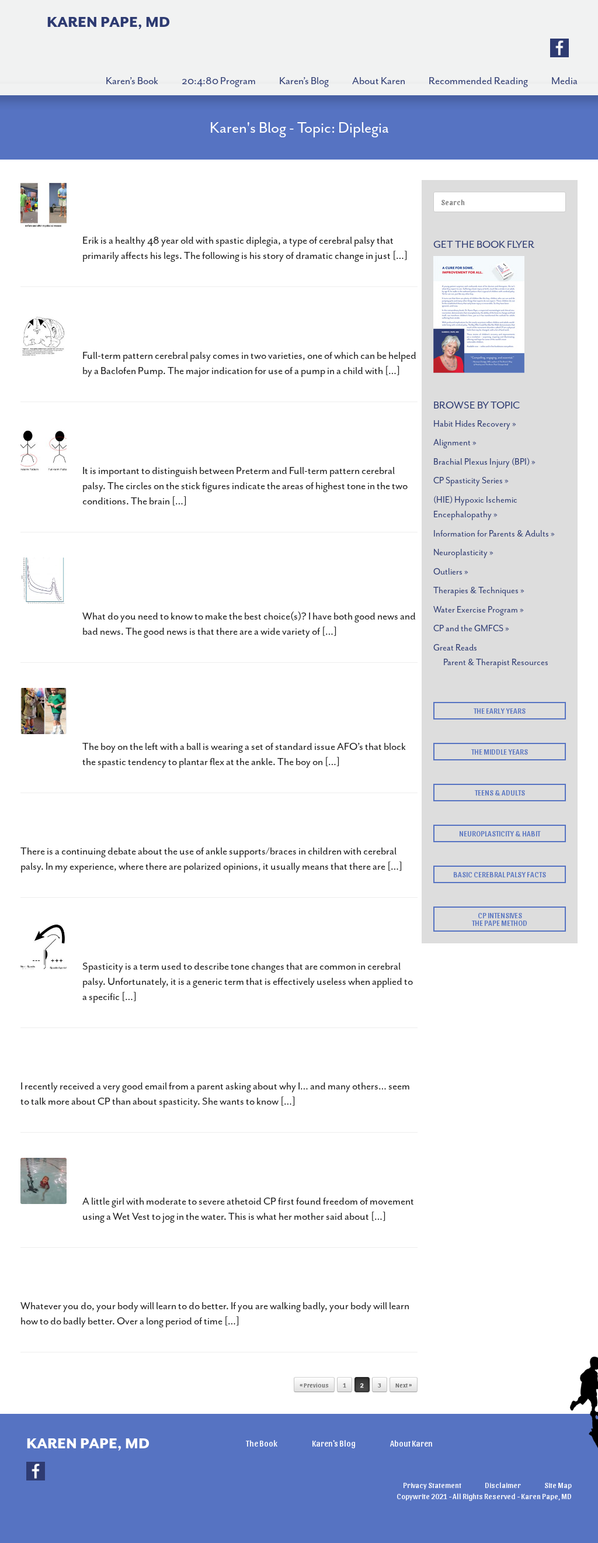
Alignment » (455, 442)
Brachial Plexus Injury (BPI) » (484, 462)
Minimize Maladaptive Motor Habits (132, 1278)
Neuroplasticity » (463, 552)
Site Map (558, 1484)
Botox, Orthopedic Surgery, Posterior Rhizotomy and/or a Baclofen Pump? (232, 581)
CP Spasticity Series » (471, 480)
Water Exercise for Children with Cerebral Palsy (226, 1174)
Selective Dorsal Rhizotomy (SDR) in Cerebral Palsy (240, 443)
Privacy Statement (432, 1484)
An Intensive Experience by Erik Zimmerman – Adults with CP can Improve (245, 205)
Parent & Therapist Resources (495, 662)
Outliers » (450, 571)
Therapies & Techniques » (478, 590)
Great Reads (455, 647)
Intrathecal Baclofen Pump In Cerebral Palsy (216, 328)
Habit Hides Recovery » (474, 424)
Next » (403, 1385)
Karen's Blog (334, 1443)
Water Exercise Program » (478, 609)
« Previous (314, 1385)
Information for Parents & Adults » (494, 533)
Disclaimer (503, 1484)
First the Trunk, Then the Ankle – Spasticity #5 (160, 823)
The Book (261, 1443)
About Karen (411, 1443)
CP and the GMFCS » (471, 628)
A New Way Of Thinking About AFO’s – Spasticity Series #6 (234, 711)
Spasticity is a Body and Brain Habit (190, 939)
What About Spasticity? (93, 1058)
